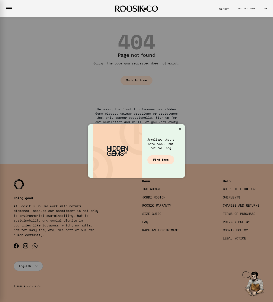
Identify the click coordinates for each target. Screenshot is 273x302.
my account (247, 8)
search (224, 8)
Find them (160, 160)
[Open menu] (9, 8)
